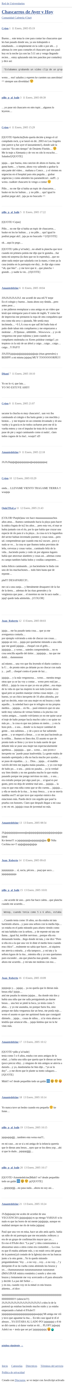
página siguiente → (12, 1345)
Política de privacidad (13, 1372)
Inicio (5, 1366)
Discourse (20, 1380)
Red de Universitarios (13, 3)
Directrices (31, 1366)
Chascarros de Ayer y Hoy (27, 11)
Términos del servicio (52, 1366)
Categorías (16, 1366)
